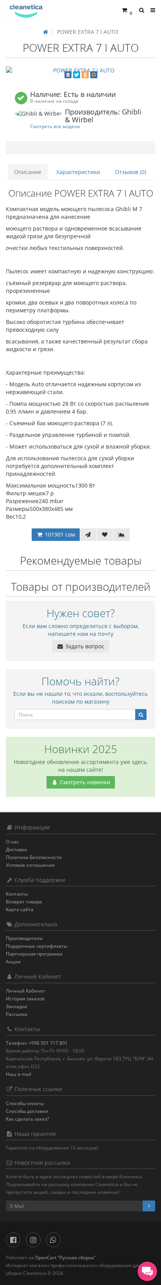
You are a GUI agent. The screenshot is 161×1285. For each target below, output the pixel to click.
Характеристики (78, 172)
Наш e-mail (18, 1074)
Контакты (17, 894)
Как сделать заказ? (27, 1119)
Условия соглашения (30, 865)
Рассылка (16, 1014)
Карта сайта (20, 909)
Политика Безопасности (34, 857)
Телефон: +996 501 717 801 (37, 1043)
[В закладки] (105, 534)
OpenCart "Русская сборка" (65, 1257)
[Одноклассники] (85, 74)
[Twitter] (76, 74)
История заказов (25, 998)
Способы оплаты (25, 1103)
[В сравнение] (121, 534)
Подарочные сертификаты (36, 946)
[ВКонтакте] (68, 74)
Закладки (16, 1006)
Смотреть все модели (55, 126)
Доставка (16, 849)
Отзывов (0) (130, 172)
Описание (27, 172)
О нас (12, 841)
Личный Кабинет (25, 991)
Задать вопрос (84, 646)
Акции (13, 961)
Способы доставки (27, 1111)
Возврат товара (24, 901)
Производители (24, 938)
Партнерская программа (34, 954)
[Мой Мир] (93, 74)
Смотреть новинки (84, 782)
